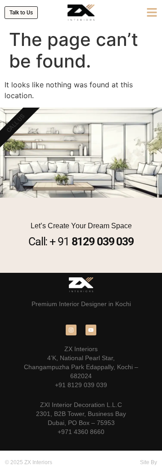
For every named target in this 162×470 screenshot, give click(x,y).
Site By (148, 462)
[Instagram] (71, 330)
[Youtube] (91, 330)
